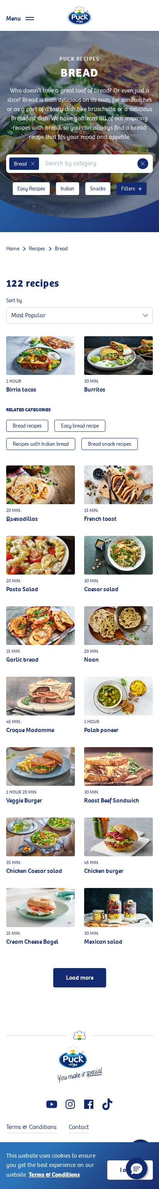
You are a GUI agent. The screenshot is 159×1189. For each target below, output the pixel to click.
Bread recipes (27, 426)
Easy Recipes (31, 188)
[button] (33, 163)
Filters (128, 188)
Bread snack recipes (109, 444)
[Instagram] (70, 1104)
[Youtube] (52, 1104)
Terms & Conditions (54, 1175)
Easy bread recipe (80, 426)
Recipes (37, 248)
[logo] (79, 15)
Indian (67, 188)
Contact (79, 1127)
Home (12, 248)
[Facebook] (89, 1104)
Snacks (98, 188)
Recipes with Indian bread (41, 444)
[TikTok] (107, 1104)
